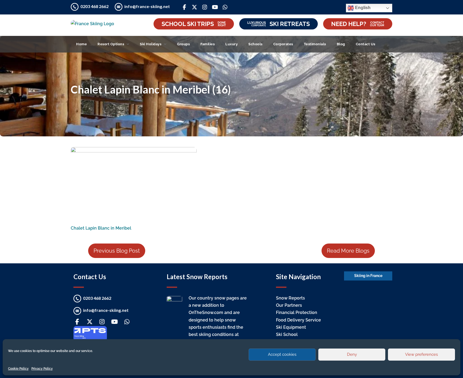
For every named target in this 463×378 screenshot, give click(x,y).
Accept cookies (282, 354)
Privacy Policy (42, 368)
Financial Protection (296, 312)
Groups (183, 44)
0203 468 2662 (94, 6)
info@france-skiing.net (147, 6)
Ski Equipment (291, 327)
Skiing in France (368, 276)
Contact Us (365, 44)
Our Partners (289, 305)
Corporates (283, 44)
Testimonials (315, 44)
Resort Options (111, 44)
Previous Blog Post (117, 251)
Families (207, 44)
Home (81, 44)
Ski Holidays (150, 44)
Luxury (231, 44)
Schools (255, 44)
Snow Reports (290, 298)
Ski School (287, 334)
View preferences (421, 354)
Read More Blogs (348, 251)
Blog (341, 44)
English (362, 7)
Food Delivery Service (298, 320)
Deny (352, 354)
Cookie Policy (18, 368)
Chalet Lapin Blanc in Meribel (101, 228)
